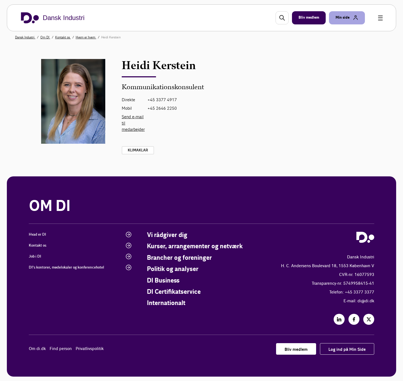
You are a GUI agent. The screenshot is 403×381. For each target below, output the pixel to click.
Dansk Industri (25, 37)
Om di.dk (37, 348)
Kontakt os (63, 37)
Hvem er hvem (86, 37)
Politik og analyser (172, 269)
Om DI (45, 37)
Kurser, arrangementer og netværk (195, 246)
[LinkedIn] (339, 319)
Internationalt (166, 303)
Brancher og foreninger (179, 258)
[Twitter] (368, 319)
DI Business (163, 281)
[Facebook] (353, 319)
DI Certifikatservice (174, 292)
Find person (61, 348)
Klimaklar (138, 150)
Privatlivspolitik (90, 348)
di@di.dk (365, 301)
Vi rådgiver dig (167, 235)
